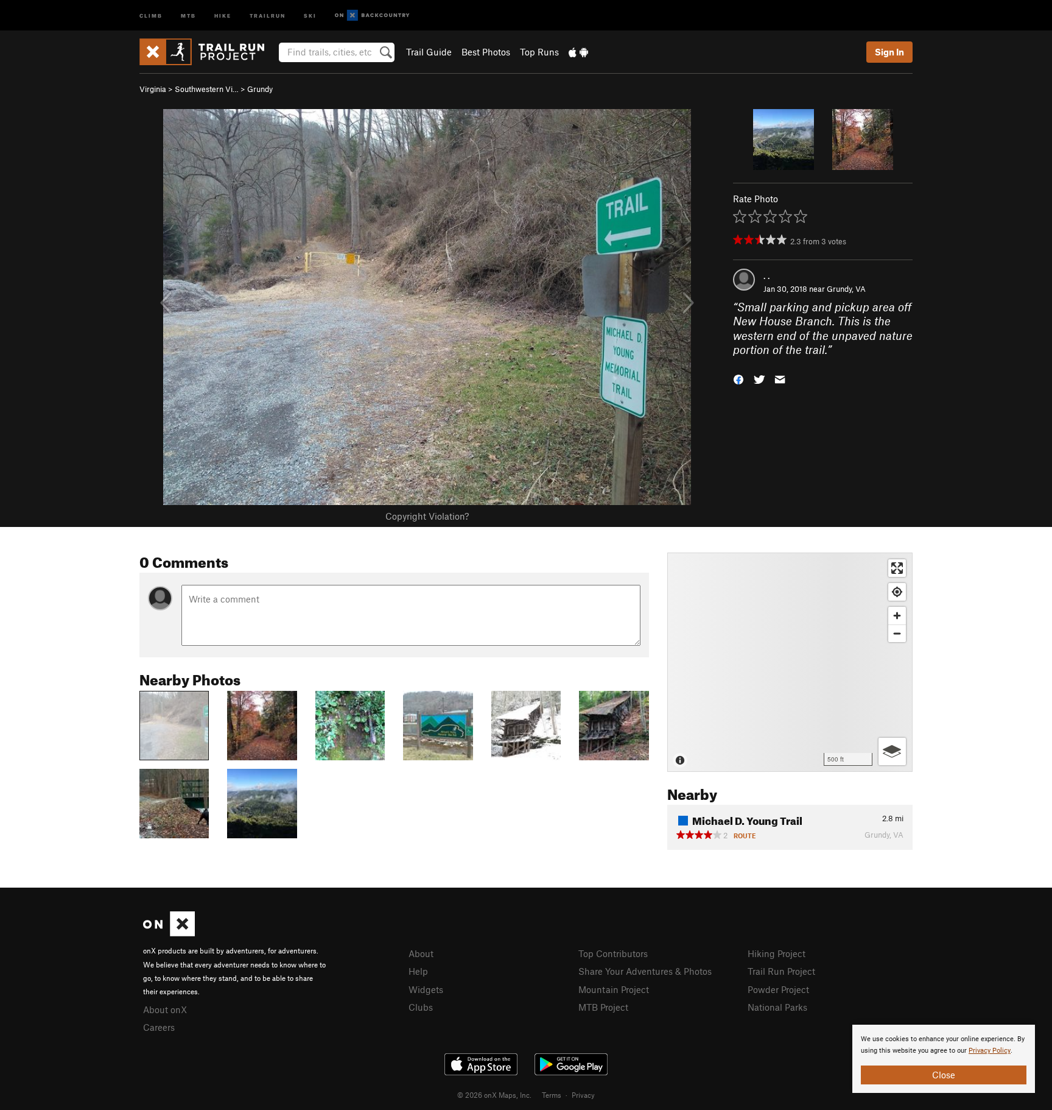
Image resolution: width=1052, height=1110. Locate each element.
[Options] (892, 751)
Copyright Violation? (427, 516)
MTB (188, 15)
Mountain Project (613, 989)
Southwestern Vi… (207, 89)
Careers (159, 1027)
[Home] (207, 51)
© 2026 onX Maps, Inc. (494, 1095)
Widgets (426, 989)
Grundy (260, 89)
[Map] (790, 662)
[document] (943, 1058)
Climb (151, 15)
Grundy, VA (846, 289)
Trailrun (268, 15)
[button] (738, 378)
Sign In (889, 51)
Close (943, 1074)
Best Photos (485, 51)
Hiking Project (776, 953)
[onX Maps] (169, 932)
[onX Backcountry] (372, 15)
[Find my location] (897, 592)
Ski (310, 15)
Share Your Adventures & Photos (645, 971)
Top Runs (539, 51)
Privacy (583, 1095)
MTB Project (603, 1007)
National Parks (777, 1007)
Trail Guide (429, 51)
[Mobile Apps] (578, 51)
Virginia (152, 89)
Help (418, 971)
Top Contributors (613, 953)
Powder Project (778, 989)
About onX (165, 1009)
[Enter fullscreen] (897, 568)
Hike (222, 15)
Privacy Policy (990, 1051)
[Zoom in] (897, 615)
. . (766, 275)
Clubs (421, 1007)
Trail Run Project (781, 971)
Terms (551, 1095)
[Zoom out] (897, 633)
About (421, 953)
